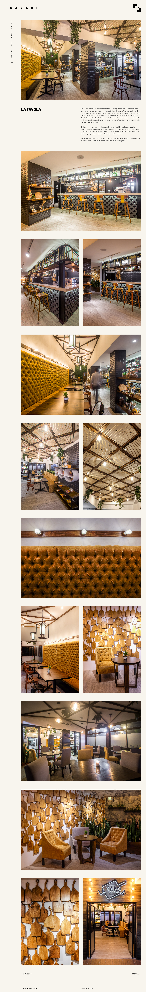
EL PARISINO (27, 974)
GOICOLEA (135, 974)
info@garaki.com (87, 988)
